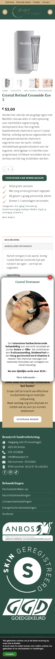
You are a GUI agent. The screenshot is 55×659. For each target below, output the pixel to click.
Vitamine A (18, 212)
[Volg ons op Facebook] (5, 472)
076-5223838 (15, 452)
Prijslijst (36, 2)
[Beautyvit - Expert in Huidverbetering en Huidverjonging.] (27, 12)
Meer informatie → (28, 377)
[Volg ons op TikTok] (16, 472)
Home (5, 90)
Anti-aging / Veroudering (38, 90)
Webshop (10, 2)
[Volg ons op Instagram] (10, 472)
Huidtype (16, 90)
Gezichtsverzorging (11, 209)
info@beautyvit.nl (18, 457)
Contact (46, 2)
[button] (4, 11)
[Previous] (7, 51)
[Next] (48, 51)
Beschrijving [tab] (12, 240)
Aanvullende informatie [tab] (18, 246)
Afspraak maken (23, 2)
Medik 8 (33, 209)
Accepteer (10, 654)
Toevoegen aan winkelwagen (24, 178)
